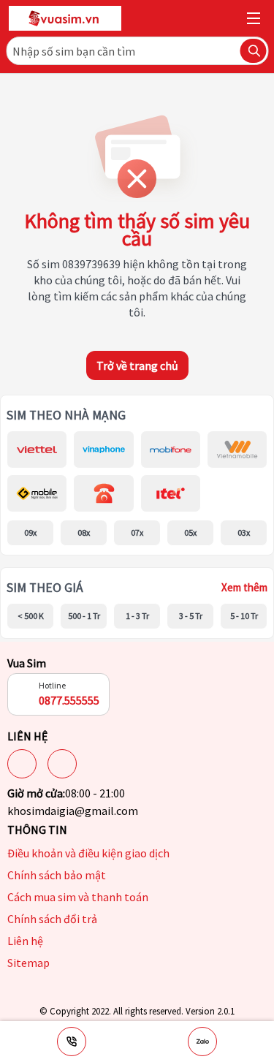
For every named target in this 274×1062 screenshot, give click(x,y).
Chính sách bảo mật (56, 875)
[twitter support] (62, 763)
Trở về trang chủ (137, 365)
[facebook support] (22, 763)
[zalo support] (202, 1041)
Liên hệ (25, 940)
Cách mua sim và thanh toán (77, 897)
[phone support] (71, 1041)
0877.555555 (69, 700)
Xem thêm (244, 587)
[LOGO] (65, 18)
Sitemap (28, 962)
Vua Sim (26, 663)
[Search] (253, 51)
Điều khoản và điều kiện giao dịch (88, 853)
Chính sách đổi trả (52, 918)
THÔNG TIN (37, 829)
